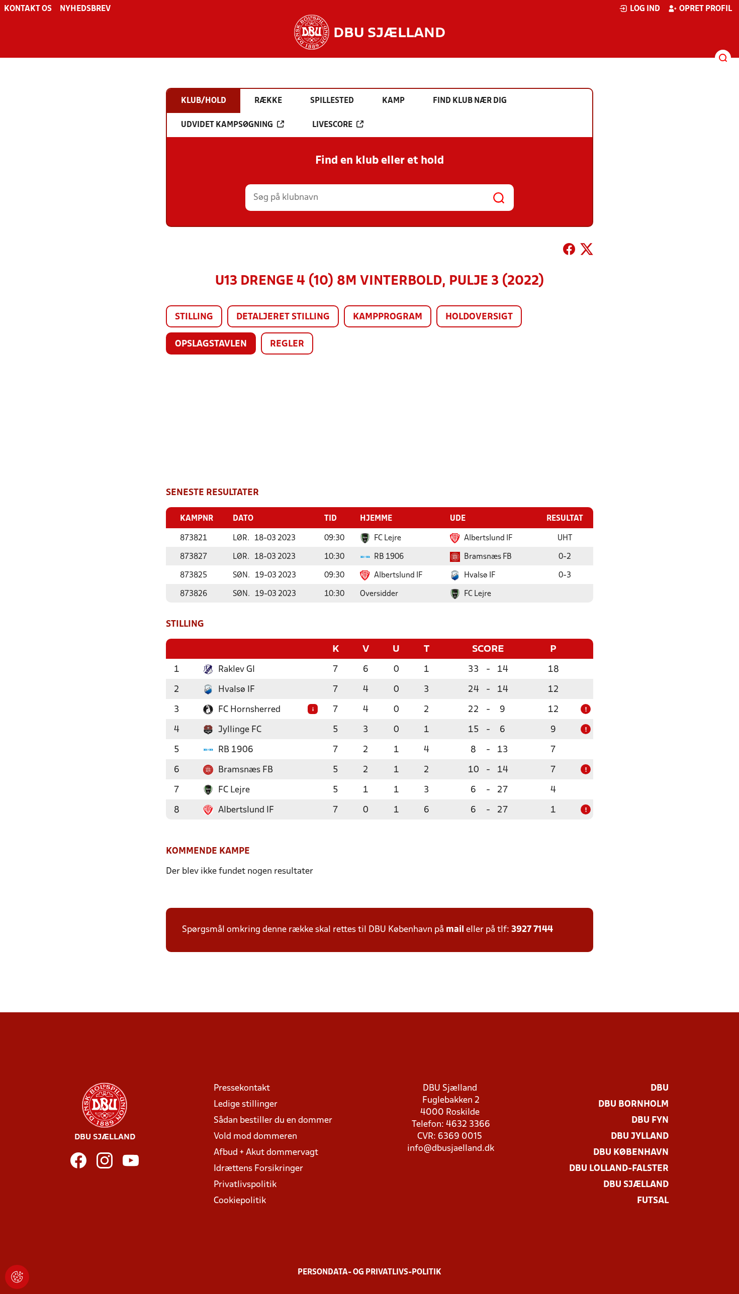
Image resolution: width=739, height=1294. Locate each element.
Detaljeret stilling (283, 317)
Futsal (653, 1201)
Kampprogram (387, 317)
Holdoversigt (479, 317)
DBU (660, 1088)
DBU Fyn (650, 1120)
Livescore (332, 125)
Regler (287, 344)
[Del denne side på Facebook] (569, 251)
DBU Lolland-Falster (619, 1168)
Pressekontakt (242, 1088)
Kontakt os (28, 9)
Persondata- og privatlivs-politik (369, 1272)
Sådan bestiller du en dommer (273, 1120)
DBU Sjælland (636, 1185)
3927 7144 (532, 929)
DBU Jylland (640, 1136)
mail (455, 929)
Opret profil (705, 9)
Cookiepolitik (240, 1201)
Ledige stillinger (246, 1104)
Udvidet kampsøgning (227, 125)
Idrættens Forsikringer (258, 1168)
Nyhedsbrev (85, 9)
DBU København (631, 1152)
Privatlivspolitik (245, 1185)
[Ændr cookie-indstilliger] (17, 1277)
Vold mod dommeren (255, 1136)
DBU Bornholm (633, 1104)
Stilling (194, 317)
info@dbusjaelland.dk (450, 1148)
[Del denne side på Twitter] (586, 251)
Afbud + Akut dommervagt (266, 1152)
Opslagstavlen (211, 344)
